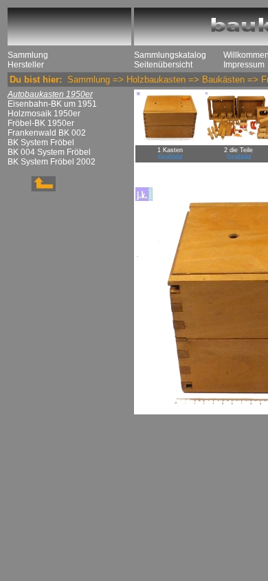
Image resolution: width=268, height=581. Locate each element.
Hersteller (26, 65)
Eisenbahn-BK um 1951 (52, 104)
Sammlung (28, 55)
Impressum (244, 65)
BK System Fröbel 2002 (52, 162)
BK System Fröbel (41, 142)
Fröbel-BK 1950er (41, 123)
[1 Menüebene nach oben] (32, 188)
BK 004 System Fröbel (49, 152)
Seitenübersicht (163, 65)
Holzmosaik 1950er (44, 113)
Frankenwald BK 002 (47, 133)
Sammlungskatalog (170, 55)
